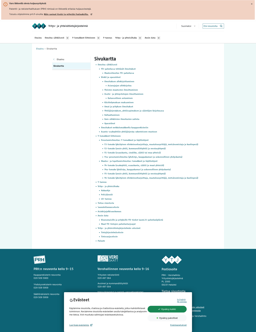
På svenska (182, 302)
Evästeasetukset (178, 325)
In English (181, 299)
